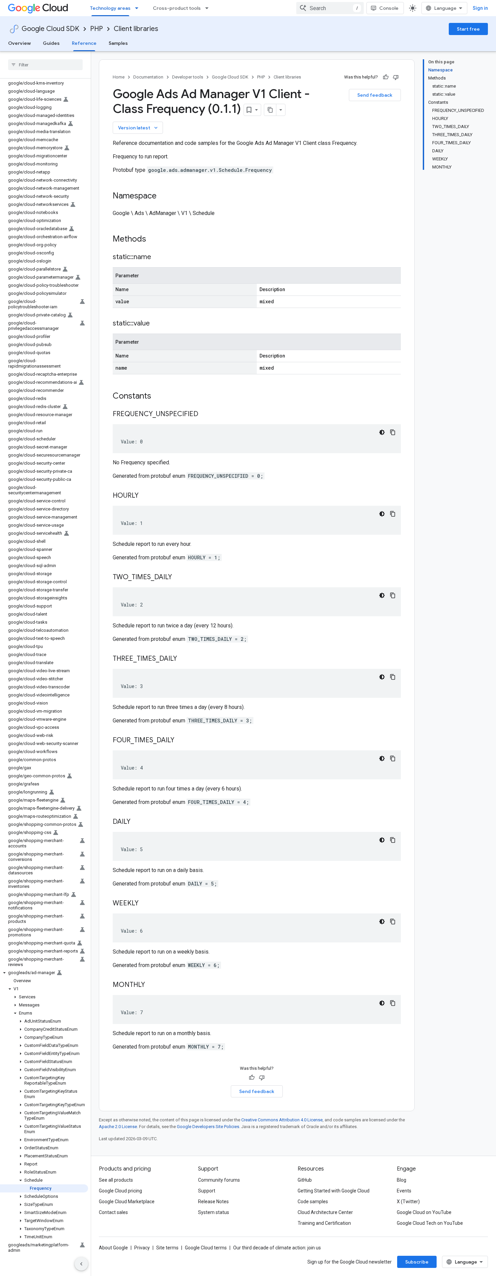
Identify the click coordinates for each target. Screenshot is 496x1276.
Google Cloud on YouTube (424, 1212)
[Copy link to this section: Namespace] (163, 196)
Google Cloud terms (206, 1247)
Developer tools (187, 77)
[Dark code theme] (382, 432)
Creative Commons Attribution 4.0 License (282, 1119)
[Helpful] (386, 77)
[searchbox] (45, 64)
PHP (96, 29)
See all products (116, 1180)
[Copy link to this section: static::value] (156, 324)
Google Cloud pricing (120, 1190)
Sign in (480, 8)
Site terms (167, 1247)
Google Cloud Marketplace (127, 1201)
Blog (401, 1180)
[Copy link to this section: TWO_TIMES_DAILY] (179, 577)
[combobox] (330, 8)
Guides (51, 43)
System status (213, 1212)
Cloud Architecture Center (325, 1212)
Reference (84, 43)
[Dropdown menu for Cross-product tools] (209, 8)
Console (388, 8)
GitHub (305, 1180)
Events (404, 1190)
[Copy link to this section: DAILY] (137, 822)
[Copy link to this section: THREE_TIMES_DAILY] (184, 659)
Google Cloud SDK (50, 29)
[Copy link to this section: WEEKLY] (145, 904)
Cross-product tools (177, 8)
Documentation (148, 77)
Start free (468, 29)
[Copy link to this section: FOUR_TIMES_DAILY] (181, 741)
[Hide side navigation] (81, 1264)
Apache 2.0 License (118, 1126)
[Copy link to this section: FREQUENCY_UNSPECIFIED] (205, 414)
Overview (19, 43)
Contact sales (113, 1212)
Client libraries (136, 29)
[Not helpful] (396, 77)
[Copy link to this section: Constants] (160, 397)
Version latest (138, 128)
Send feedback (374, 95)
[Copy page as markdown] (270, 110)
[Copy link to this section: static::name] (158, 257)
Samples (118, 43)
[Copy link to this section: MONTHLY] (152, 985)
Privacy (142, 1247)
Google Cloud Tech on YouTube (430, 1223)
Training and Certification (324, 1223)
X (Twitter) (408, 1201)
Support (206, 1190)
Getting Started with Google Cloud (333, 1190)
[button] (44, 973)
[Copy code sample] (392, 432)
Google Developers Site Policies (208, 1126)
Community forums (219, 1180)
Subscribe (417, 1262)
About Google (113, 1247)
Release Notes (213, 1201)
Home (119, 77)
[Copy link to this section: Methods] (155, 240)
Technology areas (110, 8)
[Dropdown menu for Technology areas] (139, 8)
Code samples (313, 1201)
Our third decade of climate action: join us (277, 1247)
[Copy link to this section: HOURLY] (145, 496)
